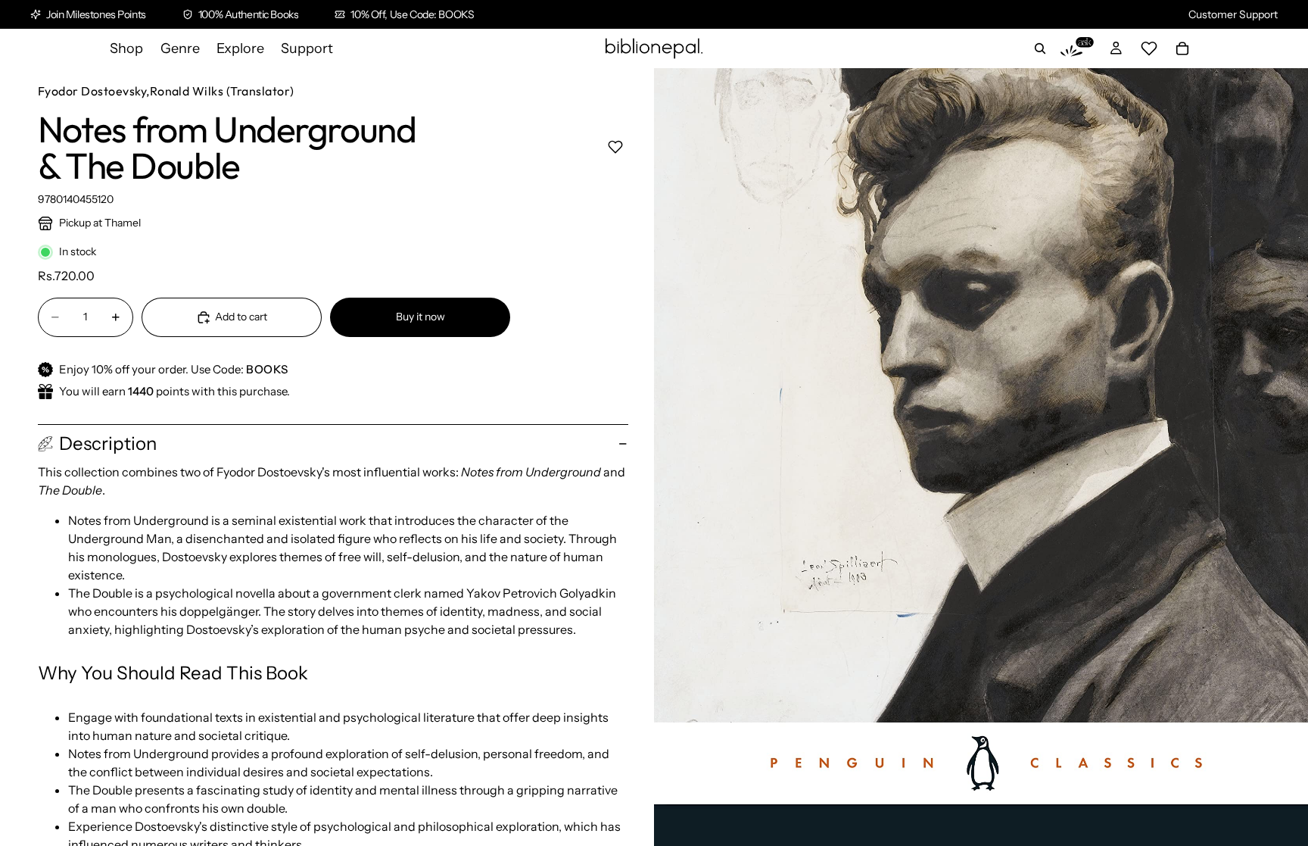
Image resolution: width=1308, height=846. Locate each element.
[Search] (1040, 48)
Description (108, 443)
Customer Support (1233, 14)
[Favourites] (1149, 48)
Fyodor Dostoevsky (92, 90)
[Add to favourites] (615, 146)
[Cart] (1182, 48)
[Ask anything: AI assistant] (1077, 48)
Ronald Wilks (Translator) (222, 90)
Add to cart (241, 316)
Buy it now (420, 316)
